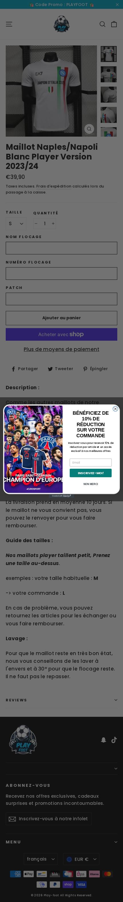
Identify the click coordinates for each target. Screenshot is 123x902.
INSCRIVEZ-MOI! (91, 473)
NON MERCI (91, 484)
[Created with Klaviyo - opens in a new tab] (61, 496)
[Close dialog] (115, 408)
